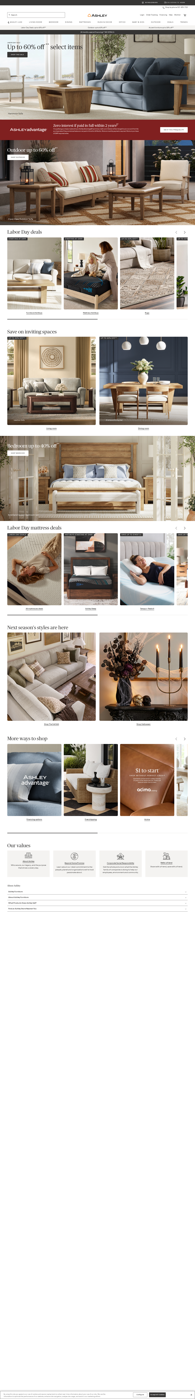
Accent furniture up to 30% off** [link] (161, 28)
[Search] (9, 15)
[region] (97, 1395)
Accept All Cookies (157, 1394)
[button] (150, 2)
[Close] (191, 1394)
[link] (185, 15)
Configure (140, 1394)
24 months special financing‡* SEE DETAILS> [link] (97, 32)
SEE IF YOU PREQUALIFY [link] (174, 130)
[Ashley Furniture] (97, 15)
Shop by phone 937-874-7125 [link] (176, 7)
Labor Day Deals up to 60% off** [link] (33, 28)
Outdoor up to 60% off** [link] (97, 28)
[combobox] (37, 15)
